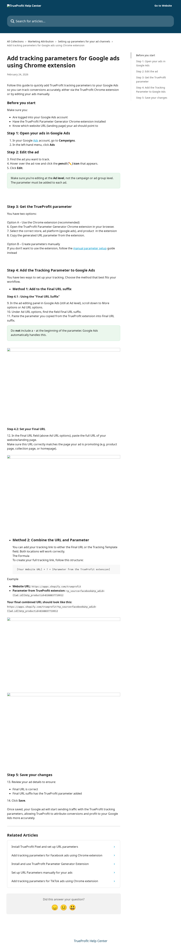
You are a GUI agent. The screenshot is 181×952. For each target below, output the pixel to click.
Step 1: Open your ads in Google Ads (150, 63)
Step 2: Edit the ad (147, 71)
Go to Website (163, 5)
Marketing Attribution (41, 41)
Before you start (145, 55)
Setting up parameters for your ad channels (84, 41)
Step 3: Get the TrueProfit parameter (151, 79)
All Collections (15, 41)
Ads (35, 140)
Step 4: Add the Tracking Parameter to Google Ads (151, 89)
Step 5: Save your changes (151, 97)
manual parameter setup (90, 248)
